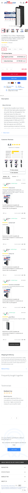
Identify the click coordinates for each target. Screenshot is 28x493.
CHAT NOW (14, 449)
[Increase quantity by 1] (11, 69)
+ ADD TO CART (14, 74)
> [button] (14, 344)
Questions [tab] (14, 176)
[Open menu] (2, 2)
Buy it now (14, 78)
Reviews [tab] (5, 176)
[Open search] (21, 2)
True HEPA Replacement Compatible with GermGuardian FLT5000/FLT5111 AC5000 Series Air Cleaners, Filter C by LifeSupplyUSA (12, 206)
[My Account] (23, 2)
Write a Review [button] (14, 170)
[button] (22, 213)
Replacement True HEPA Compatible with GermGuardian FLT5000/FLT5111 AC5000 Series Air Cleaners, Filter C (12, 237)
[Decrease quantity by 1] (2, 69)
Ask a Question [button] (14, 172)
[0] (25, 2)
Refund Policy (5, 369)
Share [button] (5, 213)
